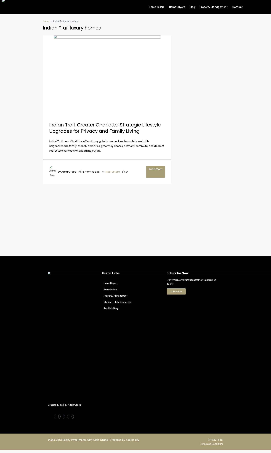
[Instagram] (64, 416)
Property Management (214, 7)
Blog (192, 7)
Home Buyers (177, 7)
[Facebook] (55, 416)
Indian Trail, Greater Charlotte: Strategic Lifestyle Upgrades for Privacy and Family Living (105, 127)
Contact (237, 7)
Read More (155, 169)
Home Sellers (157, 7)
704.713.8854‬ (259, 7)
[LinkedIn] (59, 416)
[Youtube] (73, 416)
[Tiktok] (68, 416)
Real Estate (113, 172)
